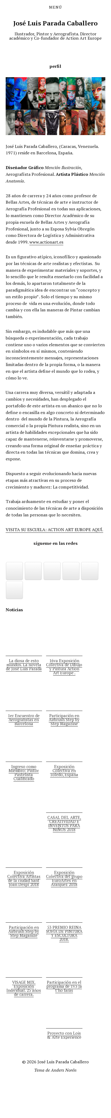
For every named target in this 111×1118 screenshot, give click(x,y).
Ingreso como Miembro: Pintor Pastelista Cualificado (24, 772)
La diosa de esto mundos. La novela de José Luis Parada (24, 664)
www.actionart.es (46, 242)
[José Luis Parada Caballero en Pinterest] (89, 571)
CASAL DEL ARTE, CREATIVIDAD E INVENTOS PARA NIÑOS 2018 (64, 823)
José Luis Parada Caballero (55, 23)
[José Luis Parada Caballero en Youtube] (52, 571)
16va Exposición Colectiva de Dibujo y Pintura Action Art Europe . (64, 666)
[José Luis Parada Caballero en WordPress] (14, 590)
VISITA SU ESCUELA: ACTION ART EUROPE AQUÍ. (54, 529)
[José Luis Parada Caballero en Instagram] (71, 571)
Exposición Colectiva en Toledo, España (64, 770)
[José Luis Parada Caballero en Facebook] (14, 571)
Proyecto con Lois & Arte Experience (64, 1035)
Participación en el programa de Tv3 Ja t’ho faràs (64, 986)
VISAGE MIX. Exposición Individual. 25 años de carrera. (23, 988)
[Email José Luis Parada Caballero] (33, 571)
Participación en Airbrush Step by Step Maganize (23, 931)
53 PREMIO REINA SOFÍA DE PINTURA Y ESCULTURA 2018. (64, 933)
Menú (55, 7)
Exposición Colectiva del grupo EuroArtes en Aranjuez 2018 (64, 878)
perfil (55, 66)
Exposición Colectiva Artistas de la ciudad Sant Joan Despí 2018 (23, 878)
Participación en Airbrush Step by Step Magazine (64, 719)
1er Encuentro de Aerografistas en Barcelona (24, 719)
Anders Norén (64, 1070)
